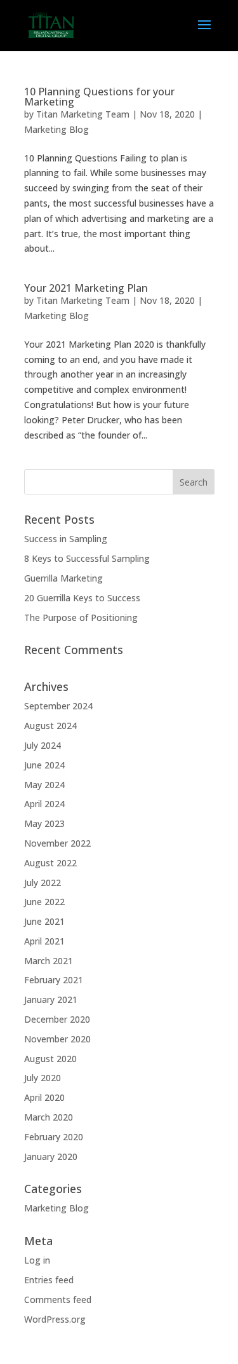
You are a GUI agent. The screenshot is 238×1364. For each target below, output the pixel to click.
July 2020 (42, 1078)
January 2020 (50, 1156)
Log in (37, 1260)
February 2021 (53, 980)
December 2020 (57, 1019)
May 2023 (44, 823)
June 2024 (44, 765)
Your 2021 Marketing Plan (86, 288)
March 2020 (48, 1117)
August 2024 (50, 726)
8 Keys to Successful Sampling (87, 558)
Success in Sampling (65, 539)
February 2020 (53, 1137)
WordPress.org (55, 1319)
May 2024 (44, 785)
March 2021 (48, 961)
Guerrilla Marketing (63, 578)
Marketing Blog (56, 129)
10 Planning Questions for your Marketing (99, 97)
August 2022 (50, 863)
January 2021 (50, 999)
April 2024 (44, 804)
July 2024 (42, 745)
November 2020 (57, 1039)
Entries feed (49, 1280)
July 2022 (42, 882)
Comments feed (57, 1299)
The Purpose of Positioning (82, 617)
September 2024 (58, 706)
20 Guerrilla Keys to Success (82, 598)
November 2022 (57, 843)
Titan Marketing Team (82, 114)
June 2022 (44, 902)
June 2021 (44, 921)
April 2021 (44, 941)
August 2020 (50, 1059)
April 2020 (44, 1097)
